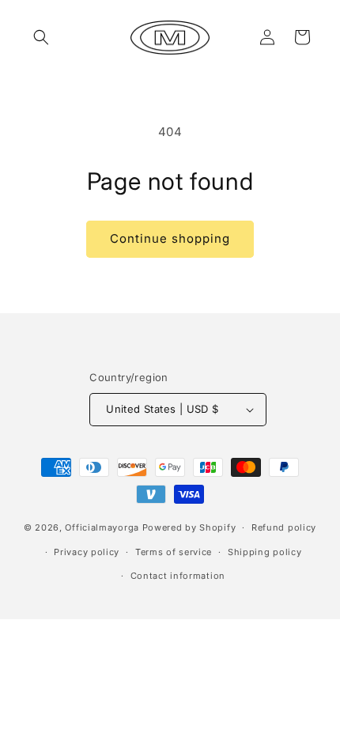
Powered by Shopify (189, 527)
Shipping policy (265, 551)
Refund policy (283, 527)
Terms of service (173, 551)
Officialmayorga (102, 527)
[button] (41, 37)
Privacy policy (86, 551)
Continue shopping (170, 238)
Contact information (177, 575)
